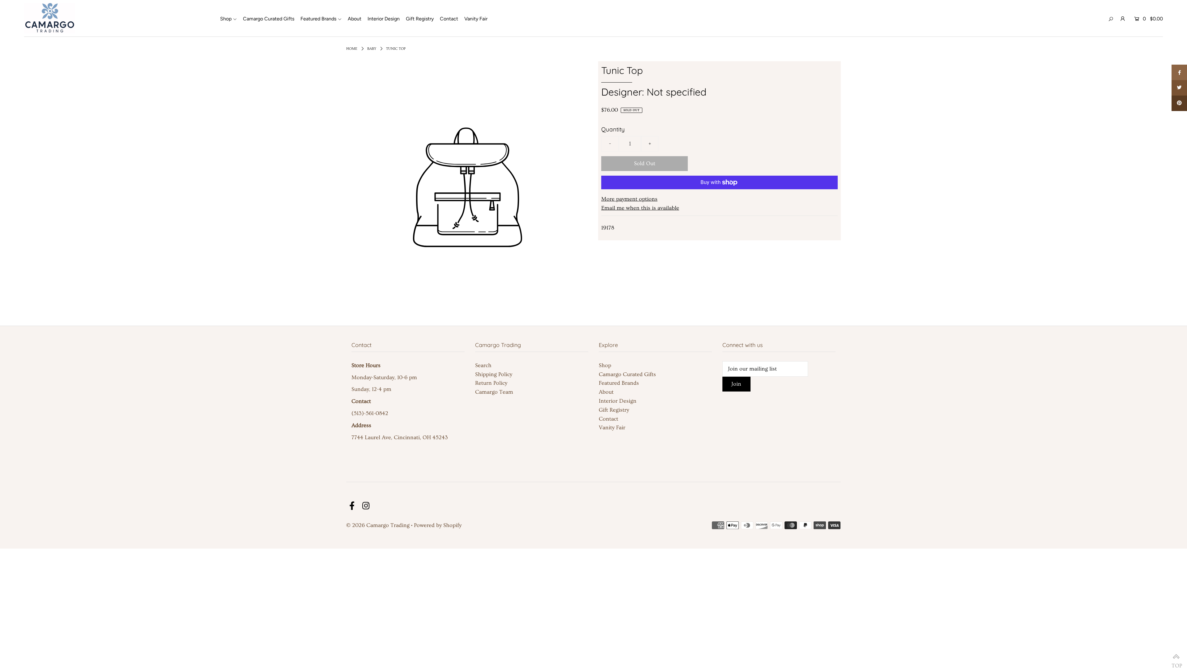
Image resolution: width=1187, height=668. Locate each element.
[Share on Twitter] (1179, 88)
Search (483, 365)
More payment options (629, 199)
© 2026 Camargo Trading (378, 525)
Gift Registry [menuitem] (420, 19)
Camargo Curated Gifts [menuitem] (268, 19)
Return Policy (491, 383)
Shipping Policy (493, 374)
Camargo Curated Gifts (627, 374)
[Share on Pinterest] (1179, 103)
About (606, 392)
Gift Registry (614, 410)
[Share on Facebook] (1179, 72)
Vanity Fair (612, 427)
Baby (371, 49)
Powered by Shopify (438, 525)
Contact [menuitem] (449, 19)
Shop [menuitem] (226, 19)
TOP (1176, 657)
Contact (608, 419)
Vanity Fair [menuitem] (475, 19)
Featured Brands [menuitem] (318, 19)
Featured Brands (619, 383)
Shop (605, 365)
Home (351, 49)
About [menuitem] (354, 19)
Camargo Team (494, 392)
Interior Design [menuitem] (384, 19)
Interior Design (617, 401)
